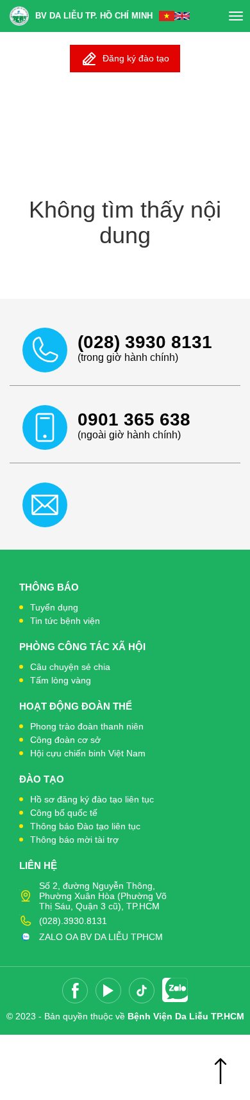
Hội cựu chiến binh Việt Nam (88, 753)
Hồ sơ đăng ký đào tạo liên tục (92, 799)
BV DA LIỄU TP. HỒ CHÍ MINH (94, 15)
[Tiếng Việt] (166, 16)
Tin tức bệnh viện (65, 621)
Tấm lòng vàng (60, 680)
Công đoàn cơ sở (65, 740)
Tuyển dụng (54, 607)
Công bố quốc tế (63, 813)
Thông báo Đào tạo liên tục (85, 826)
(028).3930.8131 (73, 921)
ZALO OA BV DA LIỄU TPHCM (101, 937)
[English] (182, 16)
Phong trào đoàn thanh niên (87, 726)
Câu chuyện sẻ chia (70, 667)
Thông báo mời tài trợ (74, 839)
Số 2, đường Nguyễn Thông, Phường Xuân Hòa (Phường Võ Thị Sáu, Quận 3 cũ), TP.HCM (103, 896)
